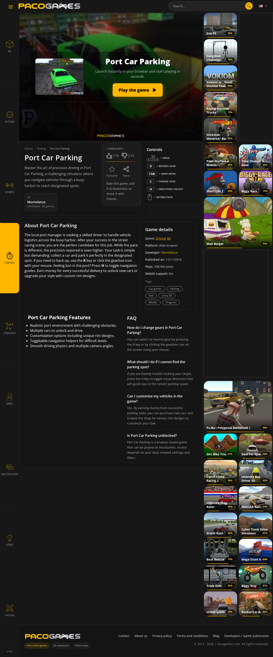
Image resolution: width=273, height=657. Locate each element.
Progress (171, 302)
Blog (216, 636)
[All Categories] (9, 651)
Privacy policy (162, 636)
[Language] (263, 6)
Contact (124, 636)
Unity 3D (167, 295)
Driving (161, 238)
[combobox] (211, 6)
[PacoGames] (53, 637)
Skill (151, 295)
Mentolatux (169, 252)
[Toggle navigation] (10, 7)
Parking (174, 288)
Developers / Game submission (246, 636)
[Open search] (249, 6)
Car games (155, 288)
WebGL (153, 302)
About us (141, 636)
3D (169, 238)
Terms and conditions (192, 636)
